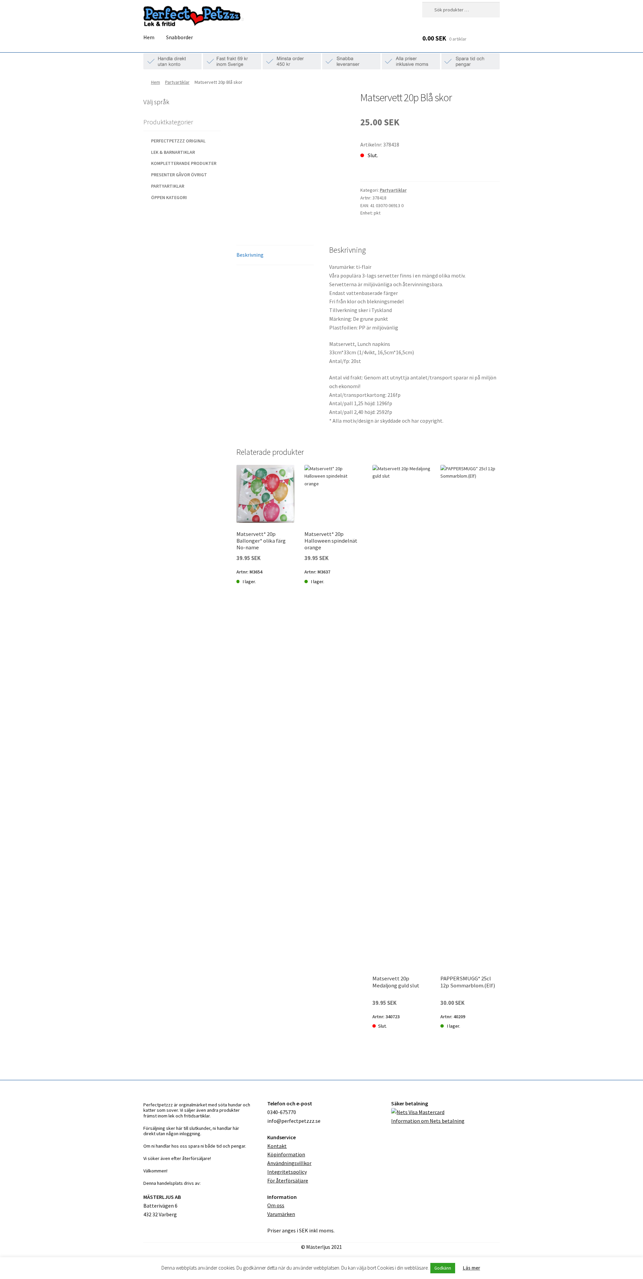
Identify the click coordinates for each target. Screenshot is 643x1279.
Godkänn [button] (442, 1268)
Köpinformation (286, 1154)
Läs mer (471, 1268)
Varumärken (281, 1214)
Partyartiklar (177, 82)
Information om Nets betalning (428, 1120)
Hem (148, 37)
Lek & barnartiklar (173, 152)
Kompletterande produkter (183, 163)
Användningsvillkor (289, 1163)
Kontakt (277, 1146)
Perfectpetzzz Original (178, 141)
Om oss (275, 1205)
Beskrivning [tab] (250, 254)
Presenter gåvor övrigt (179, 175)
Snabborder (179, 37)
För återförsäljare (287, 1180)
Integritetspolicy (287, 1171)
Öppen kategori (169, 197)
